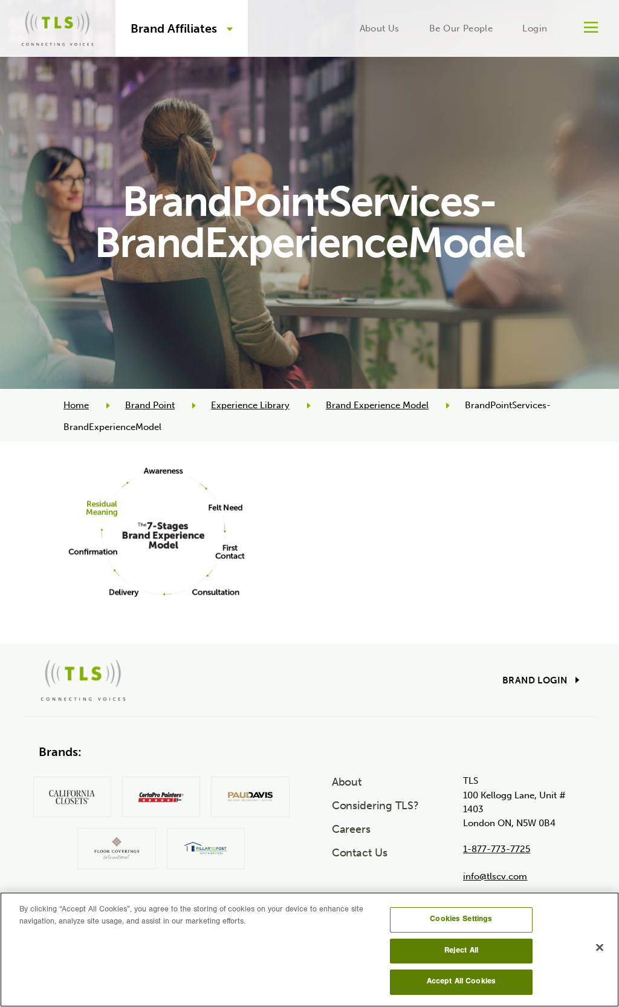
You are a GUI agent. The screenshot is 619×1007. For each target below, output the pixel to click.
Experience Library (250, 405)
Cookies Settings (461, 920)
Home (76, 405)
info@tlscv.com (495, 876)
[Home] (57, 26)
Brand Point (150, 405)
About (347, 782)
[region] (309, 949)
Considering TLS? (376, 805)
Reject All (461, 951)
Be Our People (461, 28)
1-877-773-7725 (496, 849)
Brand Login (534, 680)
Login (534, 28)
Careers (351, 829)
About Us (380, 28)
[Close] (599, 947)
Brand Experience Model (377, 405)
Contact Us (359, 852)
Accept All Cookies (461, 982)
